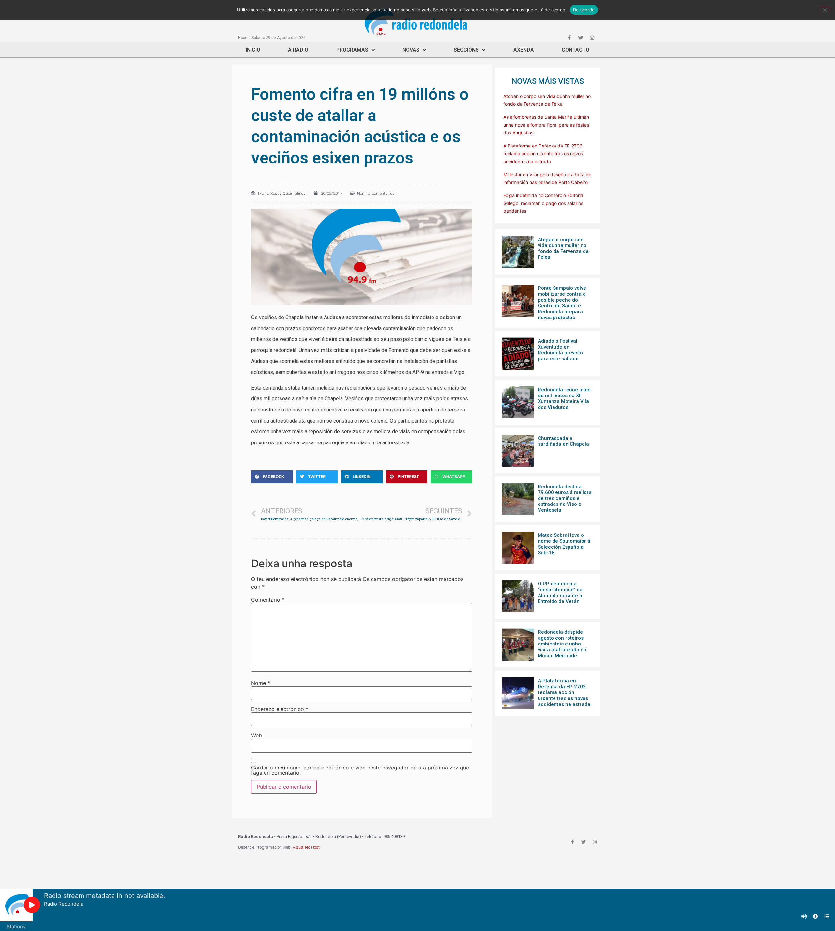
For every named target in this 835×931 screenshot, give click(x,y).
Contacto (575, 50)
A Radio (298, 50)
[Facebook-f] (569, 37)
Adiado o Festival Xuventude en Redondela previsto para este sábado (560, 350)
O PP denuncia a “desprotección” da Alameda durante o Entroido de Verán (560, 592)
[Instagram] (592, 37)
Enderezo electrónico (279, 709)
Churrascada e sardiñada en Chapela (563, 441)
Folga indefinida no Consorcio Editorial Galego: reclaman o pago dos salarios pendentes (543, 203)
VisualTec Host (306, 847)
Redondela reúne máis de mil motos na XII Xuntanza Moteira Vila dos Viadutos (564, 398)
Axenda (523, 50)
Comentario (267, 599)
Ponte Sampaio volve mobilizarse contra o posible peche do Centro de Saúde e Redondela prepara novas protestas (562, 302)
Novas (410, 50)
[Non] (824, 9)
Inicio (253, 50)
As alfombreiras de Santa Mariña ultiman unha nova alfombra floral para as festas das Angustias (546, 124)
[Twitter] (580, 37)
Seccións (466, 50)
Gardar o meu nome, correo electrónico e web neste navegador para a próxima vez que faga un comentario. (360, 770)
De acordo (584, 9)
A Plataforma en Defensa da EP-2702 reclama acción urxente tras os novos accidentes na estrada (543, 153)
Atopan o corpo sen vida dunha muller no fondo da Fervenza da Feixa (563, 248)
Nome (260, 683)
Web (256, 735)
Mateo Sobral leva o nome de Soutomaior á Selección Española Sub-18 (564, 544)
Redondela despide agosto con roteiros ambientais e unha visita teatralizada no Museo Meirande (562, 644)
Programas (352, 50)
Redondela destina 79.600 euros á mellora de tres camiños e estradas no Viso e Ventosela (565, 498)
